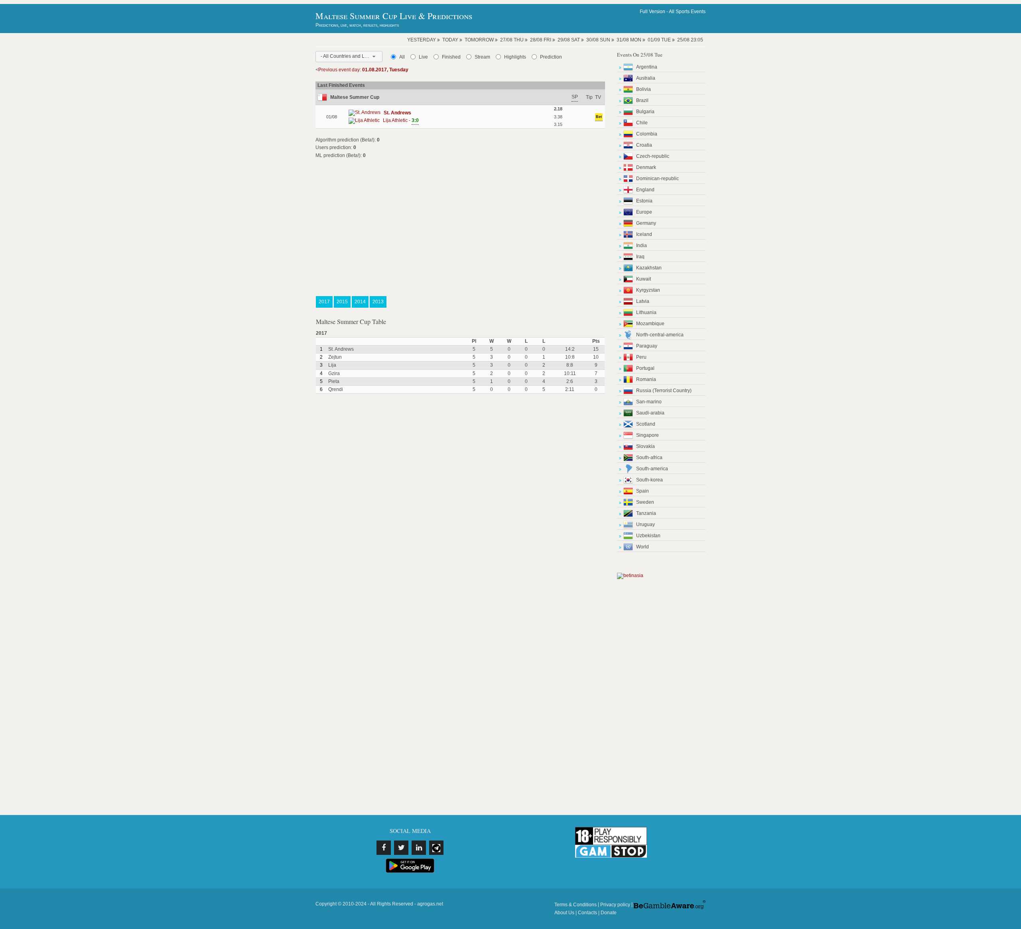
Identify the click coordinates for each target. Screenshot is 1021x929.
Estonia (644, 201)
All (402, 57)
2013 (378, 301)
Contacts (587, 912)
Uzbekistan (648, 535)
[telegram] (436, 848)
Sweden (645, 502)
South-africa (649, 457)
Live (423, 57)
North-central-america (660, 335)
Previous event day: (363, 70)
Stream (482, 57)
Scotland (645, 424)
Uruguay (645, 524)
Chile (642, 123)
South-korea (649, 480)
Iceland (644, 234)
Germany (646, 223)
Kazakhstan (649, 268)
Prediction (551, 57)
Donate (609, 912)
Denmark (646, 167)
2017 (324, 301)
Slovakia (645, 446)
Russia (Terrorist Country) (664, 390)
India (641, 245)
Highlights (515, 57)
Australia (645, 78)
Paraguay (646, 346)
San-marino (649, 402)
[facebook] (383, 848)
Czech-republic (652, 156)
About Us (564, 912)
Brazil (642, 100)
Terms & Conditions (575, 904)
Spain (642, 491)
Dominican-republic (657, 178)
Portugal (645, 368)
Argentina (646, 67)
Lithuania (646, 312)
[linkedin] (419, 848)
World (642, 547)
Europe (644, 212)
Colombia (646, 134)
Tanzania (646, 513)
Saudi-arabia (650, 413)
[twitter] (401, 848)
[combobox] (348, 56)
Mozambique (650, 323)
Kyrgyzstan (648, 290)
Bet (599, 117)
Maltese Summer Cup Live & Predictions (393, 16)
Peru (641, 357)
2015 (342, 301)
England (645, 189)
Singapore (647, 435)
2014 (360, 301)
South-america (652, 468)
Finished (451, 57)
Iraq (640, 256)
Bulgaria (645, 111)
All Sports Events (687, 11)
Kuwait (643, 279)
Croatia (644, 145)
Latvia (642, 301)
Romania (646, 379)
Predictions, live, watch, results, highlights (357, 25)
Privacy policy (615, 904)
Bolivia (643, 89)
